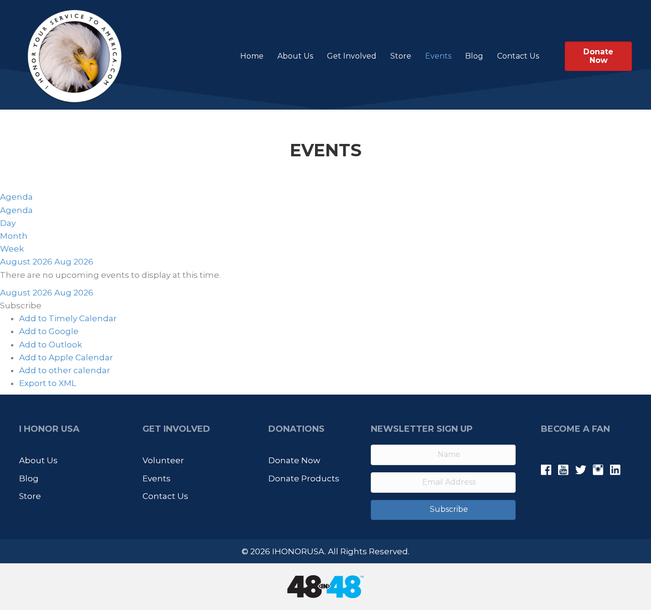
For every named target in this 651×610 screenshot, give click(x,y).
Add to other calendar (64, 370)
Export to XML (47, 383)
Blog (474, 56)
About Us (295, 56)
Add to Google (49, 331)
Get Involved (351, 56)
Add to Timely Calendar (68, 318)
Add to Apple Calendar (66, 357)
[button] (20, 305)
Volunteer (163, 460)
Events (438, 56)
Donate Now (294, 460)
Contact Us (518, 56)
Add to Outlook (50, 344)
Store (400, 56)
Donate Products (303, 478)
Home (252, 56)
